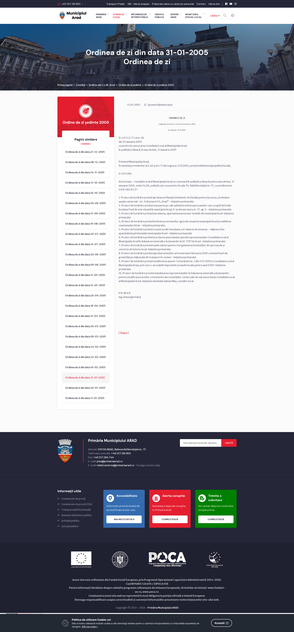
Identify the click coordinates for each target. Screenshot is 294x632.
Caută (229, 443)
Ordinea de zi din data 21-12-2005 (85, 151)
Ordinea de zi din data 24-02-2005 (85, 346)
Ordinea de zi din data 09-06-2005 (85, 264)
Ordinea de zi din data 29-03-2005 (85, 326)
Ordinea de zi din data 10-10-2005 (85, 192)
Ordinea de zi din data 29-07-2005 (85, 233)
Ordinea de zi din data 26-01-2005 (85, 387)
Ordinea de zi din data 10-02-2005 (85, 367)
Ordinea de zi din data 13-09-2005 (85, 213)
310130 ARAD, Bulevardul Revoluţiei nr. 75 (122, 449)
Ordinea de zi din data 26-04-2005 (85, 295)
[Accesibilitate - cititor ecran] (232, 15)
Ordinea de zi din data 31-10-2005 (85, 182)
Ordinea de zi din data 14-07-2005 (85, 244)
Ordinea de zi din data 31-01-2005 (85, 377)
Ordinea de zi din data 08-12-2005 (85, 162)
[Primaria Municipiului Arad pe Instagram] (235, 4)
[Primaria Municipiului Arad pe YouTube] (231, 4)
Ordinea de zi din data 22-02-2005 (85, 357)
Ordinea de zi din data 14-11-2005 (84, 172)
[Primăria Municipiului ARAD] (72, 15)
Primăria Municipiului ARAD (163, 607)
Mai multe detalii (124, 519)
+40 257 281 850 (71, 4)
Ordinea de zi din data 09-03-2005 (85, 336)
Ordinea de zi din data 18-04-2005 (85, 305)
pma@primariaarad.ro (110, 461)
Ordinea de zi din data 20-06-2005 (85, 254)
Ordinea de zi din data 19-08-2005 (85, 223)
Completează (170, 519)
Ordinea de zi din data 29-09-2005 (85, 203)
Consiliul (80, 85)
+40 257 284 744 (103, 457)
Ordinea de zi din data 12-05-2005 (85, 285)
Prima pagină (64, 85)
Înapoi (123, 332)
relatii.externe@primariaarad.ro (115, 465)
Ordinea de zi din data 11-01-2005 (84, 398)
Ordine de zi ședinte (130, 85)
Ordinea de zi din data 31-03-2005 (85, 316)
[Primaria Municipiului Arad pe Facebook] (226, 4)
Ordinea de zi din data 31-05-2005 (85, 274)
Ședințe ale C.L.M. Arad (102, 85)
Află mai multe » (90, 626)
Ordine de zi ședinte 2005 (159, 85)
